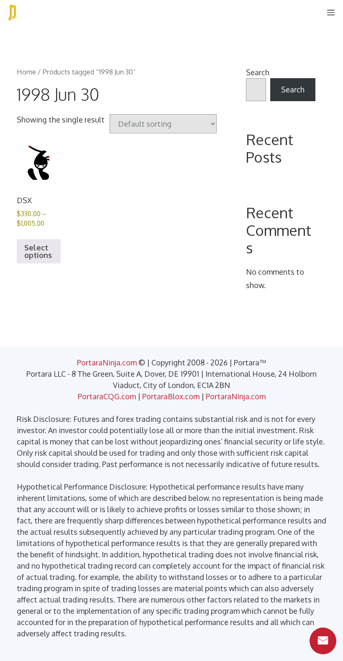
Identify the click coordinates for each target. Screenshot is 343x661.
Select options (38, 251)
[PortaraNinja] (12, 12)
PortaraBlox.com (171, 396)
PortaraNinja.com (107, 362)
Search (257, 72)
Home (26, 71)
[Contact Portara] (323, 641)
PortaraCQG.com (107, 396)
